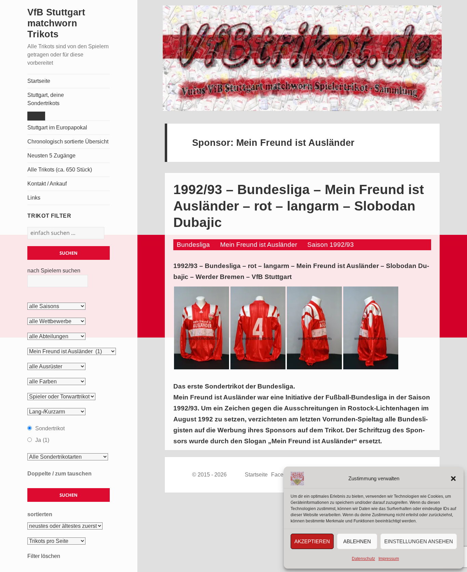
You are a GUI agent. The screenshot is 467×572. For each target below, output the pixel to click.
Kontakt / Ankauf (47, 184)
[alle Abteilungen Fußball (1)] (56, 336)
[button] (453, 478)
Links (33, 198)
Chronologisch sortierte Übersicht (67, 141)
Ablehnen (357, 541)
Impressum (388, 558)
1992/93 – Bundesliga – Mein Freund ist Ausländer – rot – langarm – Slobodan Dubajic (298, 206)
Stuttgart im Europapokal (57, 127)
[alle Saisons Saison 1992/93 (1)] (56, 306)
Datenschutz (363, 558)
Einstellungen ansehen (418, 541)
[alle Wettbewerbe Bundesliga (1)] (56, 321)
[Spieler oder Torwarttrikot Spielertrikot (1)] (61, 397)
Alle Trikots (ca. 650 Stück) (59, 170)
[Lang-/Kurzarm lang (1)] (56, 412)
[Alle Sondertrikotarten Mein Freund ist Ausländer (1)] (67, 457)
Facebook (283, 475)
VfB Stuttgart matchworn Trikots (56, 23)
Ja (42, 440)
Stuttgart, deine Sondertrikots (45, 99)
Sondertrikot (50, 428)
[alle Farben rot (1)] (56, 382)
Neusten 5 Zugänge (51, 155)
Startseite (38, 81)
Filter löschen (43, 556)
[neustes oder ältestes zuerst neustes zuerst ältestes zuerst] (65, 526)
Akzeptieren (312, 541)
